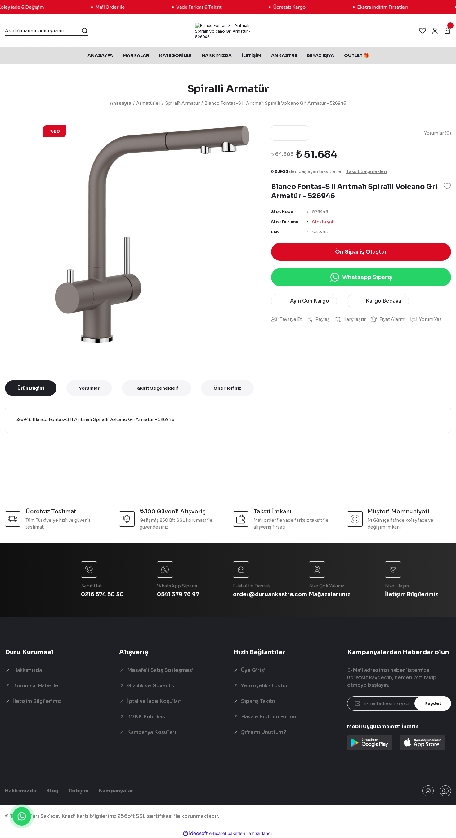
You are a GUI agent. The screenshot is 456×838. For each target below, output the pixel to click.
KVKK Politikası (147, 716)
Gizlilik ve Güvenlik (150, 685)
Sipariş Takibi (258, 701)
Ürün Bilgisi (30, 388)
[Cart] (447, 30)
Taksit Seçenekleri (156, 388)
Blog (52, 790)
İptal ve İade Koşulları (154, 701)
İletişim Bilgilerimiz (37, 701)
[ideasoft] (195, 833)
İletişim (79, 790)
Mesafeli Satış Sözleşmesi (160, 670)
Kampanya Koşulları (151, 732)
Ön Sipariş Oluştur (361, 251)
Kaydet (432, 703)
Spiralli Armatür (228, 88)
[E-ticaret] (227, 833)
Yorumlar (89, 388)
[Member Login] (435, 30)
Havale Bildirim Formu (268, 716)
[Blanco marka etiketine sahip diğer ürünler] (289, 133)
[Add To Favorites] (447, 186)
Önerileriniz (227, 388)
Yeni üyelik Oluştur (264, 685)
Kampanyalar (116, 790)
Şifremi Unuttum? (263, 732)
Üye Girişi (253, 670)
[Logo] (228, 30)
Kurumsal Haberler (36, 685)
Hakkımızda (27, 670)
